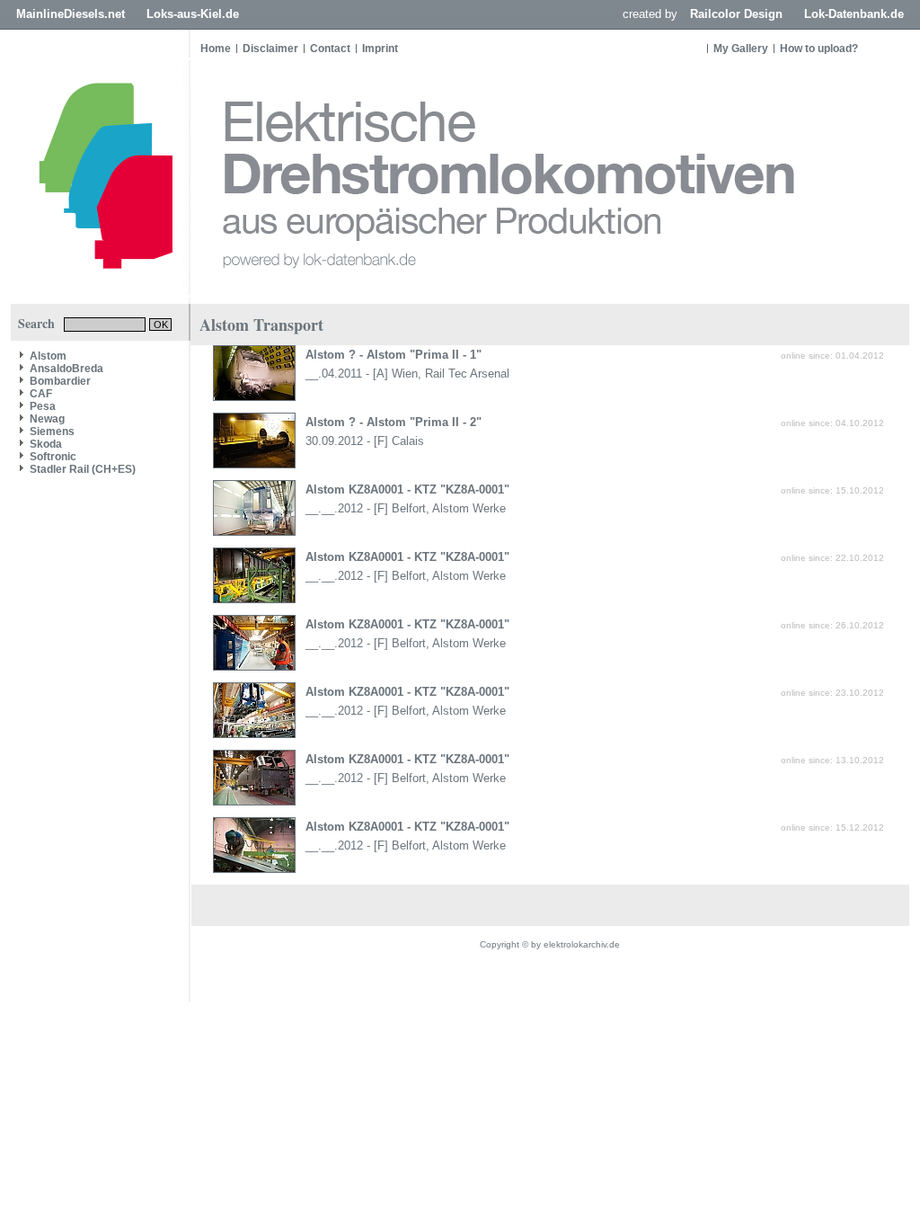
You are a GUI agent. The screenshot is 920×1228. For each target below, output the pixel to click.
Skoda (46, 444)
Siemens (52, 431)
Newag (47, 419)
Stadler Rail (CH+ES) (83, 469)
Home (215, 48)
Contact (330, 48)
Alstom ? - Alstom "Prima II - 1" (393, 354)
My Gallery (740, 48)
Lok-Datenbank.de (854, 14)
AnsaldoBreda (66, 368)
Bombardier (60, 381)
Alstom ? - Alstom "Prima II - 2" (393, 422)
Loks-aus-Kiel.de (192, 14)
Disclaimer (270, 48)
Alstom (48, 356)
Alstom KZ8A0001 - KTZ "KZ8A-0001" (407, 489)
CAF (41, 393)
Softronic (53, 456)
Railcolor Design (736, 14)
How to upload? (819, 48)
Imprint (380, 48)
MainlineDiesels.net (70, 14)
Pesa (43, 406)
